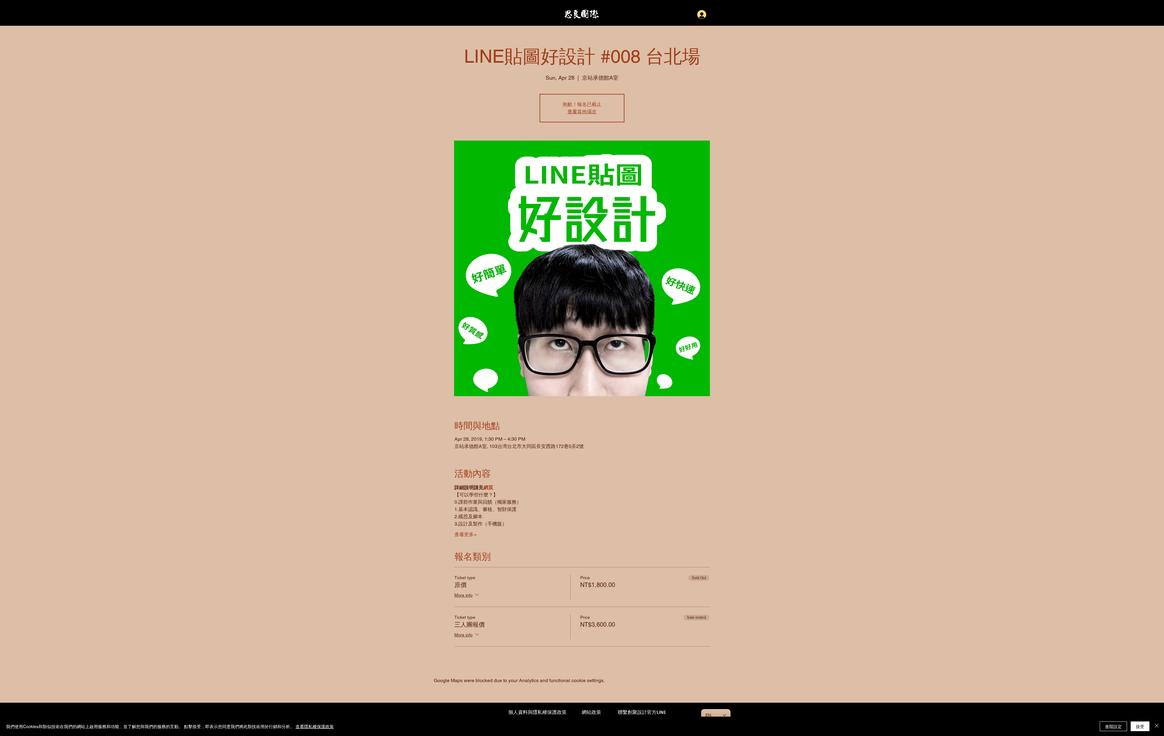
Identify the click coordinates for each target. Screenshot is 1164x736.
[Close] (1156, 726)
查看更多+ (465, 534)
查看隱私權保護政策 (315, 726)
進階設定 (1113, 726)
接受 (1140, 726)
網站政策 (591, 712)
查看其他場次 (582, 111)
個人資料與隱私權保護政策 (537, 712)
